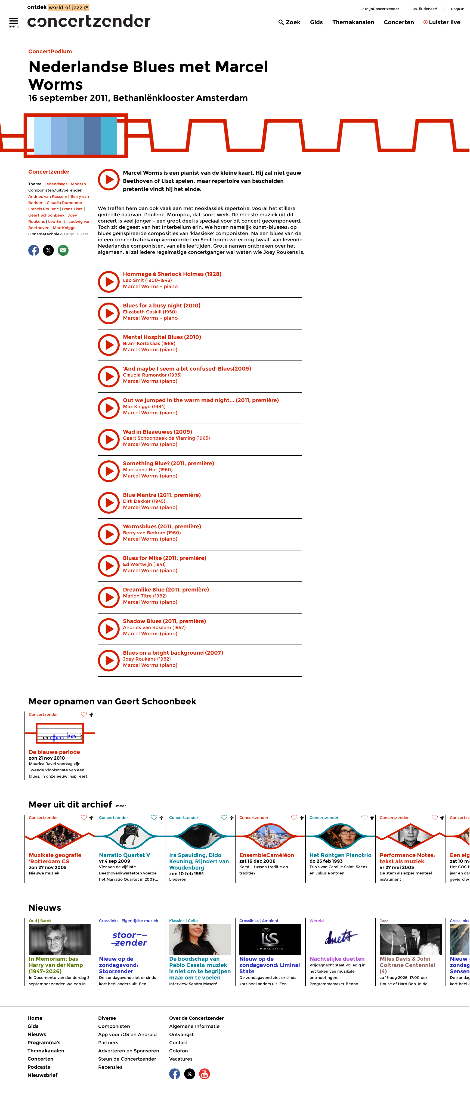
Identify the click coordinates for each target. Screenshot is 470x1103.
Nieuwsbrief (42, 1075)
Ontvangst (181, 1034)
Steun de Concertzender (127, 1059)
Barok (45, 920)
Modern (78, 183)
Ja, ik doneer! (425, 9)
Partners (108, 1042)
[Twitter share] (48, 251)
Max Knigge (64, 227)
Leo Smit (56, 221)
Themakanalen (353, 22)
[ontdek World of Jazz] (68, 7)
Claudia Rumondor (64, 202)
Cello (193, 920)
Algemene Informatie (194, 1026)
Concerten (399, 22)
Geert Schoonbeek (46, 215)
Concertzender (48, 171)
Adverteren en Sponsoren (128, 1050)
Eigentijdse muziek (140, 920)
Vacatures (181, 1059)
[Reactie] (63, 251)
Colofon (178, 1050)
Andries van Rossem (47, 196)
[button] (109, 179)
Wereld (317, 920)
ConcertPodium (50, 51)
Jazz (384, 920)
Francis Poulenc (43, 209)
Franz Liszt (72, 209)
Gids (316, 22)
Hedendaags (55, 183)
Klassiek (177, 920)
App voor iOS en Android (127, 1034)
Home (34, 1018)
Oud (33, 920)
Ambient (270, 920)
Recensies (110, 1067)
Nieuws (36, 1034)
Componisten (114, 1026)
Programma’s (43, 1043)
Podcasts (38, 1067)
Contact (178, 1042)
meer (121, 805)
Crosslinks (108, 920)
